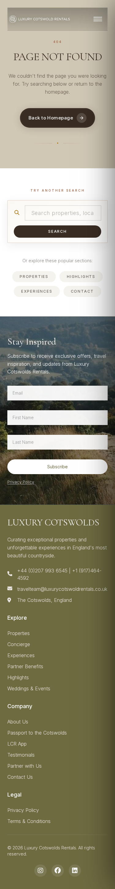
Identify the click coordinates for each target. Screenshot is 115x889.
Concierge (18, 644)
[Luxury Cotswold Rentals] (39, 19)
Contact (82, 291)
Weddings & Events (28, 688)
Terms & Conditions (29, 821)
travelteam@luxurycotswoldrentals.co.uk (62, 589)
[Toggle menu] (98, 19)
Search (57, 231)
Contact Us (20, 777)
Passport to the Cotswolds (37, 733)
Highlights (81, 276)
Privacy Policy (20, 481)
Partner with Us (24, 766)
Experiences (36, 291)
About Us (17, 722)
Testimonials (21, 755)
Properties (34, 276)
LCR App (17, 744)
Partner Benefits (25, 666)
